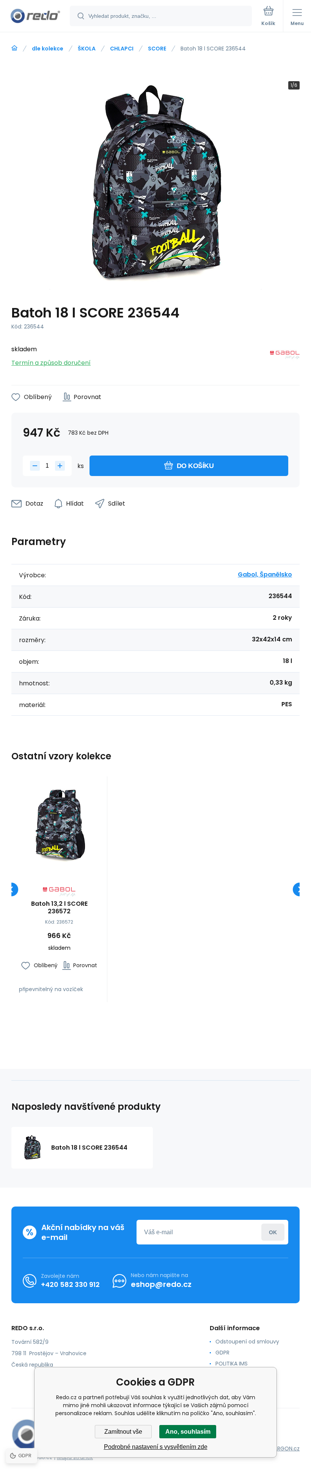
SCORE (157, 48)
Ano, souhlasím (187, 1431)
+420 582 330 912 (70, 1284)
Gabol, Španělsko (265, 574)
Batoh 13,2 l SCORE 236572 (59, 907)
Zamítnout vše (123, 1431)
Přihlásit (272, 1232)
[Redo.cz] (14, 48)
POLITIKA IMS (231, 1363)
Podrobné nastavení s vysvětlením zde (155, 1447)
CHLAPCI (122, 48)
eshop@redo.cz (161, 1284)
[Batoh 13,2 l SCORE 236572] (59, 824)
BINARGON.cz (283, 1448)
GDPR (222, 1352)
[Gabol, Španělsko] (285, 356)
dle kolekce (47, 48)
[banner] (35, 16)
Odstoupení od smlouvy (247, 1341)
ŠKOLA (87, 48)
